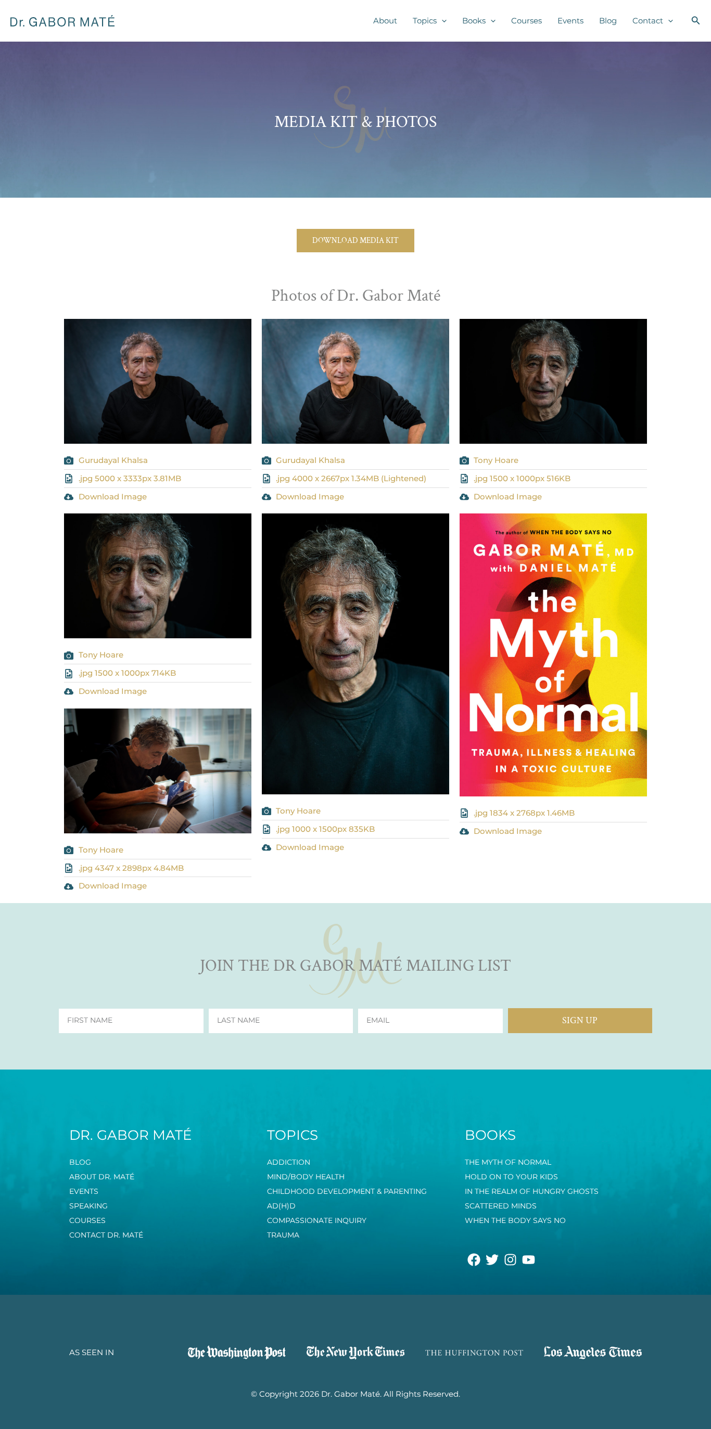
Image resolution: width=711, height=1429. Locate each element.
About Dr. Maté (101, 1176)
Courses (526, 20)
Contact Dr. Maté (106, 1235)
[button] (442, 21)
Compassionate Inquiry (316, 1220)
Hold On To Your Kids (511, 1176)
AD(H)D (281, 1206)
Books (474, 20)
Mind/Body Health (306, 1176)
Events (570, 20)
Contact (647, 20)
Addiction (288, 1162)
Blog (608, 20)
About (385, 20)
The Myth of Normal (508, 1162)
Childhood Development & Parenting (347, 1191)
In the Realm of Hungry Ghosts (532, 1191)
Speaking (88, 1206)
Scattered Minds (501, 1206)
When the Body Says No (515, 1220)
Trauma (283, 1235)
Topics (425, 20)
